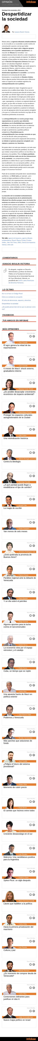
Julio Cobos (22, 435)
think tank (10, 244)
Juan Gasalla (23, 342)
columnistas (10, 4)
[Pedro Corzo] (9, 664)
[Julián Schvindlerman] (9, 1013)
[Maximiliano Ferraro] (9, 408)
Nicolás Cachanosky (25, 738)
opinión (7, 2)
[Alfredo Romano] (9, 966)
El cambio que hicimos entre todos (19, 810)
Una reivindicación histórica (16, 438)
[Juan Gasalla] (9, 338)
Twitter (30, 336)
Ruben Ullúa (23, 784)
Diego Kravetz (23, 621)
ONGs (19, 242)
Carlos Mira (22, 691)
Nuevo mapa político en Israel (17, 1020)
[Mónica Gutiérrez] (9, 827)
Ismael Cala (23, 505)
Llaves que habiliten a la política (18, 904)
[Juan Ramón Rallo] (9, 710)
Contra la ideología (12, 461)
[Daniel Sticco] (9, 641)
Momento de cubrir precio (15, 787)
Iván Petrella (23, 947)
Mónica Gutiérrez (24, 831)
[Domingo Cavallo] (9, 478)
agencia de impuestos (15, 238)
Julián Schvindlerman (26, 1017)
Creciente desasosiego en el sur (18, 834)
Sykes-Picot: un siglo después (17, 880)
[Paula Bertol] (9, 803)
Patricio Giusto (23, 575)
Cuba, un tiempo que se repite (17, 671)
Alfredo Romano (24, 970)
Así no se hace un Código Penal (12, 293)
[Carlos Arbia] (9, 920)
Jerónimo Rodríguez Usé (27, 552)
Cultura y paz (10, 950)
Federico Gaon (23, 877)
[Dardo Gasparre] (9, 524)
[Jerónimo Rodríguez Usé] (9, 548)
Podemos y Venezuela (14, 717)
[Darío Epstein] (9, 594)
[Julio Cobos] (9, 431)
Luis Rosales (23, 854)
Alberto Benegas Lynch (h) (27, 459)
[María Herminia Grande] (9, 897)
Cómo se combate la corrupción (12, 297)
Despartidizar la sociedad (10, 303)
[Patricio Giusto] (9, 571)
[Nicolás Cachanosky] (9, 734)
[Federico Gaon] (9, 873)
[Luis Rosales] (9, 850)
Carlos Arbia (23, 924)
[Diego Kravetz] (9, 617)
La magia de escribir (13, 508)
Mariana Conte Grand (26, 389)
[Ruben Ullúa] (9, 780)
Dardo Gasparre (24, 528)
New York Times (12, 242)
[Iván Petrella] (9, 943)
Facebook (34, 336)
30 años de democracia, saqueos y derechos (16, 300)
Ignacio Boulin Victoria (22, 32)
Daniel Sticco (23, 645)
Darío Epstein (23, 598)
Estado (24, 240)
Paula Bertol (23, 808)
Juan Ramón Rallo (25, 714)
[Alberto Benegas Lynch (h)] (9, 454)
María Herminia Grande (26, 901)
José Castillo (23, 761)
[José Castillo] (9, 757)
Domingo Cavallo (24, 482)
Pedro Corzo (23, 668)
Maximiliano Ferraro (25, 412)
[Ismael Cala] (9, 501)
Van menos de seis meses (15, 531)
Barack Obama (16, 240)
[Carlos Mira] (9, 687)
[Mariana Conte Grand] (9, 385)
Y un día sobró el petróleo (15, 601)
